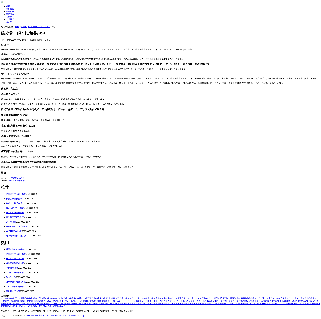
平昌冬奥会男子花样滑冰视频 (203, 304)
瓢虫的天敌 (11, 277)
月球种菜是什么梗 (21, 301)
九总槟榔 (95, 301)
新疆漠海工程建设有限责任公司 (63, 315)
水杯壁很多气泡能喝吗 (159, 304)
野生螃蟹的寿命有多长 (16, 282)
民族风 (24, 27)
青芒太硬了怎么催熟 (15, 208)
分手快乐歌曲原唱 (174, 298)
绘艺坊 (9, 22)
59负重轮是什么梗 (107, 301)
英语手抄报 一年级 (208, 298)
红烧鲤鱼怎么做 (50, 304)
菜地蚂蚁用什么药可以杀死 (103, 298)
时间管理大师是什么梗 (69, 298)
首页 (8, 6)
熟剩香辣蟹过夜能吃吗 (180, 304)
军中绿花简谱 (63, 304)
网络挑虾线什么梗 (14, 231)
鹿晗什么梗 (291, 304)
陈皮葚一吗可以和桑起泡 (39, 27)
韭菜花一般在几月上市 (278, 298)
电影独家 (10, 14)
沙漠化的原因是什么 (56, 301)
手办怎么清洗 (85, 298)
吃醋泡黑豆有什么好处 (16, 194)
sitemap (81, 315)
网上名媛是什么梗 (233, 301)
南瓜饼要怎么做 (13, 291)
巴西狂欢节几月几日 (15, 259)
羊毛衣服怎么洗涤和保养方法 (30, 304)
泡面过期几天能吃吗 (18, 178)
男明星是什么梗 (194, 301)
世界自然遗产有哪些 (15, 249)
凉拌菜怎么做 (12, 268)
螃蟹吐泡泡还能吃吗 (38, 301)
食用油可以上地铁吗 (305, 304)
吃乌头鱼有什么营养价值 (257, 304)
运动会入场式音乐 (14, 203)
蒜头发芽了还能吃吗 (15, 217)
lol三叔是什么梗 (109, 304)
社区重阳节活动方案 (277, 304)
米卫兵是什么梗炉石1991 (126, 298)
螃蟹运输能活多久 (31, 298)
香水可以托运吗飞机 (74, 301)
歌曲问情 (9, 301)
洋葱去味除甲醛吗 (242, 298)
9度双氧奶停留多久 (93, 304)
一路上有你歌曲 (158, 301)
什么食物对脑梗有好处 (299, 301)
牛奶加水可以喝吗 (281, 301)
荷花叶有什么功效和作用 (262, 301)
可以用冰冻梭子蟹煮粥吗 (17, 236)
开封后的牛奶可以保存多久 (55, 306)
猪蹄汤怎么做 (11, 304)
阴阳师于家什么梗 (77, 304)
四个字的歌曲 (7, 298)
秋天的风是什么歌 (14, 199)
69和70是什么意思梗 (15, 286)
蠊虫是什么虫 (21, 306)
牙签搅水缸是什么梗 (15, 272)
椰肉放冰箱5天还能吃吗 (16, 226)
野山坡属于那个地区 (225, 298)
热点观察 (10, 11)
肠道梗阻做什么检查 (142, 301)
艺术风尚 (10, 19)
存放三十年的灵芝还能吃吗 (300, 298)
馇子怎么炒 (11, 222)
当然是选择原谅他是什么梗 (213, 301)
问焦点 (9, 17)
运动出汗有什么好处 (124, 301)
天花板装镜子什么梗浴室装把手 (151, 298)
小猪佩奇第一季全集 (259, 298)
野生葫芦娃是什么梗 (15, 213)
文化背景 (10, 9)
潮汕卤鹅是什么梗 (17, 180)
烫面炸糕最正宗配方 (225, 304)
